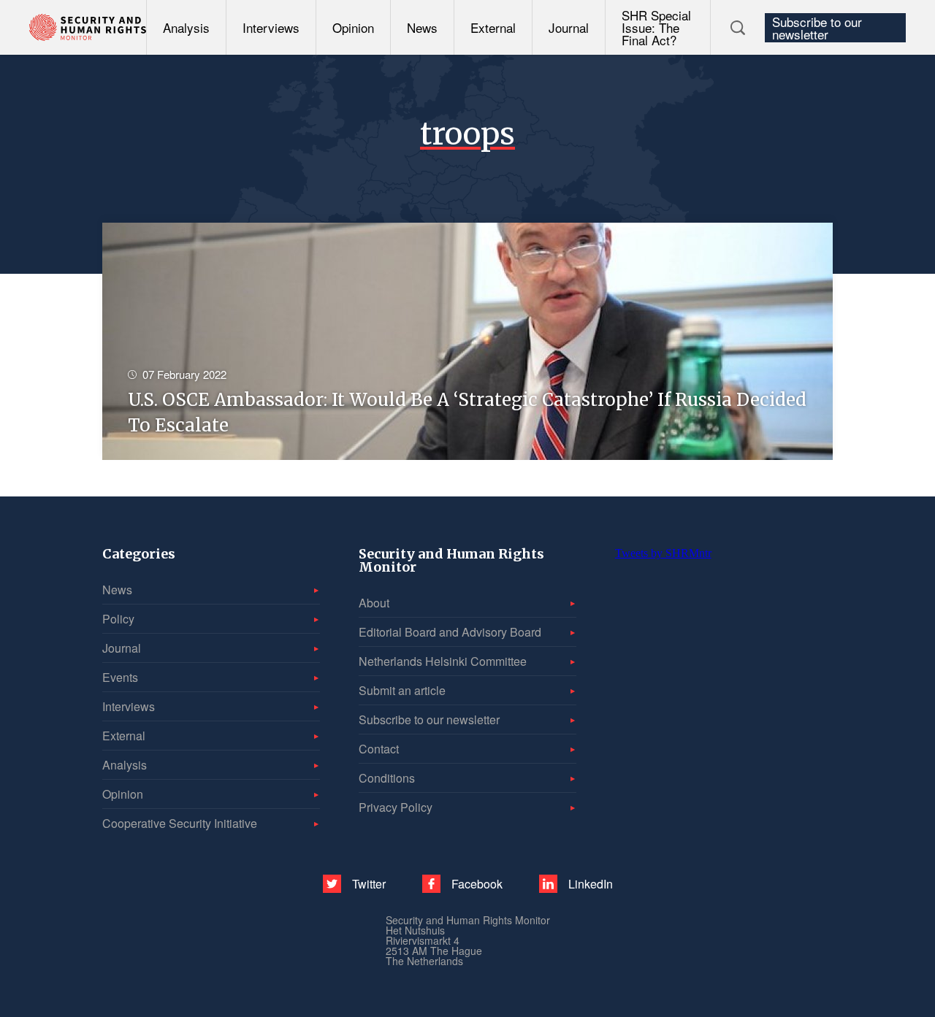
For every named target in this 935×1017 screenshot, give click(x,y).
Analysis (186, 27)
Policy (118, 618)
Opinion (353, 27)
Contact (379, 748)
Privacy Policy (395, 807)
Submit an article (402, 690)
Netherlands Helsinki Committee (443, 661)
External (493, 27)
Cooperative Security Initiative (179, 823)
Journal (569, 27)
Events (120, 677)
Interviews (271, 27)
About (374, 602)
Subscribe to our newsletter (817, 27)
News (422, 27)
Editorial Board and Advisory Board (450, 631)
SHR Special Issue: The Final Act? (656, 27)
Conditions (387, 778)
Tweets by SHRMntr (663, 553)
